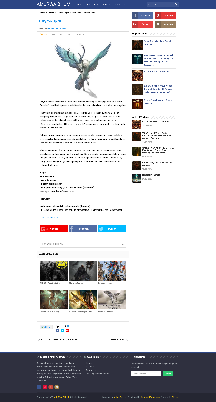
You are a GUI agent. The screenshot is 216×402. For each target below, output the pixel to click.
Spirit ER (61, 326)
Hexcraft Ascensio (151, 175)
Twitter (112, 228)
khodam (51, 13)
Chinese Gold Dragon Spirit (80, 312)
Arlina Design (120, 397)
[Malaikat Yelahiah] (112, 299)
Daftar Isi (90, 367)
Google (54, 228)
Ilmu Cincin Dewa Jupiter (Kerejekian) (59, 339)
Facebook (83, 228)
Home (42, 13)
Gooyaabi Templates (150, 397)
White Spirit (76, 13)
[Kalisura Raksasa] (112, 271)
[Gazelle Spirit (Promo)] (54, 299)
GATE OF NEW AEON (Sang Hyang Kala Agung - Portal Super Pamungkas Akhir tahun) (158, 150)
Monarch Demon (76, 283)
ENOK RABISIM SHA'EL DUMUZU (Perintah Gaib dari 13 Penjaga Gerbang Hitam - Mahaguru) (158, 89)
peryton (59, 13)
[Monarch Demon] (83, 271)
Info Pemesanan (50, 217)
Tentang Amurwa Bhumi (97, 374)
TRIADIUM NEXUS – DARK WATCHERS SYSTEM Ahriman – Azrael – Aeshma (157, 135)
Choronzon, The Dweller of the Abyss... (157, 163)
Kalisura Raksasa (105, 283)
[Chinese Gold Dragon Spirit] (83, 299)
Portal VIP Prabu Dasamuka (156, 71)
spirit (67, 13)
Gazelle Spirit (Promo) (49, 312)
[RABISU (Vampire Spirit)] (54, 271)
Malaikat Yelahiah (105, 312)
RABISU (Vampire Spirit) (50, 283)
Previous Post (118, 339)
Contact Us (91, 370)
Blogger (175, 397)
